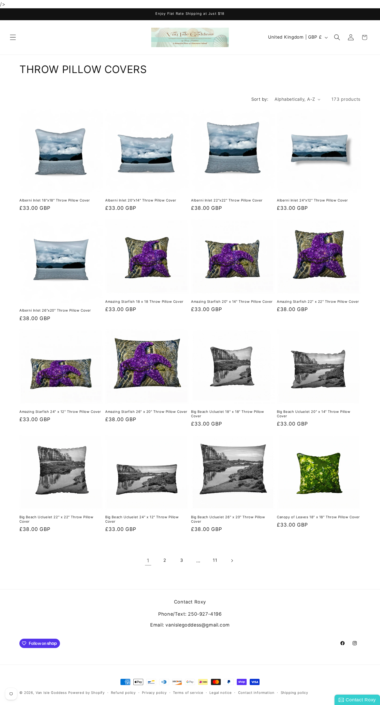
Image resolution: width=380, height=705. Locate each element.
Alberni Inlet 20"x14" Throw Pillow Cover (140, 200)
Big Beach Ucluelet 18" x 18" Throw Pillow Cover (227, 413)
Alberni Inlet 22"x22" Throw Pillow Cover (227, 200)
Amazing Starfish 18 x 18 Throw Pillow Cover (144, 301)
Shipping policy (294, 692)
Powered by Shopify (86, 692)
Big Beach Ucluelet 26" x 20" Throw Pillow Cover (228, 519)
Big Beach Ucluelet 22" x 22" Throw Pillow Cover (56, 519)
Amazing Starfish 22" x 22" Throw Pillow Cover (318, 301)
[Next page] (232, 560)
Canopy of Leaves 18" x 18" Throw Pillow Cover (318, 517)
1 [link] (148, 560)
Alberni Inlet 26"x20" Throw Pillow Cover (55, 310)
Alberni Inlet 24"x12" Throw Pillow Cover (312, 200)
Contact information (256, 692)
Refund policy (123, 692)
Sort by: (260, 99)
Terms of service (188, 692)
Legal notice (220, 692)
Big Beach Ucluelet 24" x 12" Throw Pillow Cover (142, 519)
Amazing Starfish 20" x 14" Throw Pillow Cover (232, 301)
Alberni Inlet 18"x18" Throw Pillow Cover (54, 200)
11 (215, 560)
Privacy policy (154, 692)
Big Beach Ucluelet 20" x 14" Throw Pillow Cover (314, 413)
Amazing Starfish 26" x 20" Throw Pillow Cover (146, 411)
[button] (13, 37)
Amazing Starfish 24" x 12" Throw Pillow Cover (60, 411)
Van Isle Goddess (51, 692)
